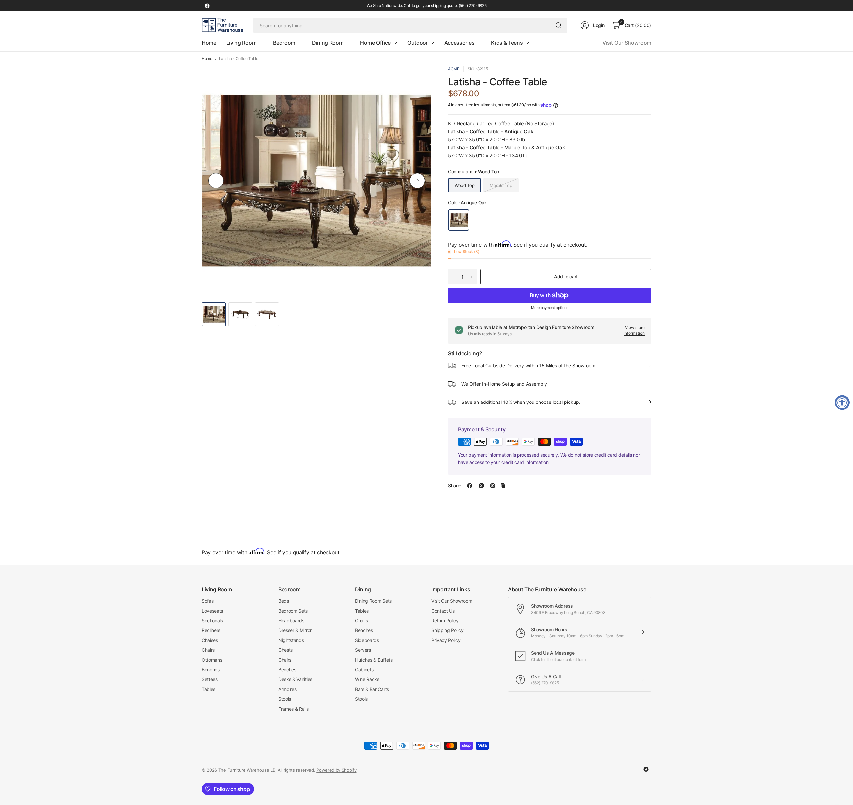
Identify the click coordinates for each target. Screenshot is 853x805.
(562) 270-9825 (473, 5)
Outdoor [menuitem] (417, 42)
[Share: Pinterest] (492, 485)
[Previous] (216, 180)
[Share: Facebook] (469, 485)
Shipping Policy (447, 630)
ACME (453, 68)
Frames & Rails (293, 709)
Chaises (210, 640)
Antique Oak (459, 220)
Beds (283, 601)
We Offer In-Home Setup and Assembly (504, 384)
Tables (208, 689)
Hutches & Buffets (374, 660)
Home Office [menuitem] (375, 42)
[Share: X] (481, 485)
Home (207, 59)
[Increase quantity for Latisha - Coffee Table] (472, 277)
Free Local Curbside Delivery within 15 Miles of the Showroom (528, 365)
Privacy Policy (446, 640)
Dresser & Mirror (295, 630)
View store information (634, 330)
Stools (284, 699)
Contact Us (443, 611)
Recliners (211, 630)
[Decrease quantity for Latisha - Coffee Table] (453, 277)
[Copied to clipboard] (503, 485)
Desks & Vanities (295, 679)
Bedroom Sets (293, 611)
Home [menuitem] (209, 42)
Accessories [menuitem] (459, 42)
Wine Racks (367, 679)
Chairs (208, 650)
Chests (285, 650)
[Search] (558, 25)
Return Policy (445, 620)
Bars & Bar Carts (372, 689)
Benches (211, 669)
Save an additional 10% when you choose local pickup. (520, 402)
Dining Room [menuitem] (327, 42)
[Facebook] (207, 5)
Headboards (291, 620)
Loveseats (212, 611)
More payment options (549, 307)
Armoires (287, 689)
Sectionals (212, 620)
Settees (210, 679)
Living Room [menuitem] (241, 42)
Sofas (207, 601)
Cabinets (364, 669)
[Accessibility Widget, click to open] (842, 402)
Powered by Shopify (336, 770)
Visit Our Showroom (626, 42)
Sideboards (367, 640)
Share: (454, 485)
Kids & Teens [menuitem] (507, 42)
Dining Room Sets (373, 601)
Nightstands (291, 640)
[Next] (417, 180)
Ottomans (212, 660)
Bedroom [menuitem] (284, 42)
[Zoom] (419, 78)
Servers (363, 650)
